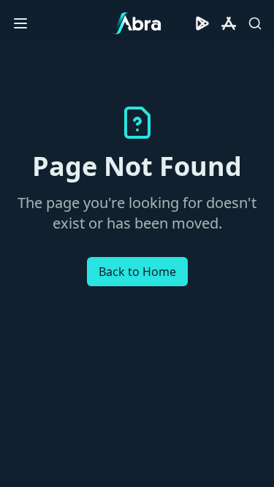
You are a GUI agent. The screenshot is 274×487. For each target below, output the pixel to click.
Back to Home (137, 272)
